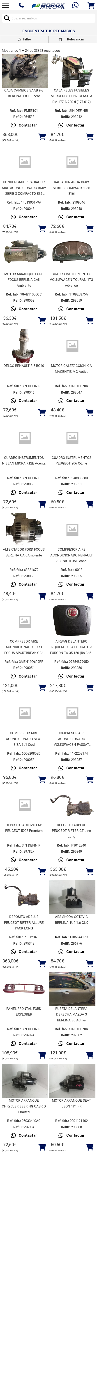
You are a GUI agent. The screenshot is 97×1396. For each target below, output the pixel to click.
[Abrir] (5, 5)
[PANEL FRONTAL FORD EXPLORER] (25, 989)
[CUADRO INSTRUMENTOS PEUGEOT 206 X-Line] (72, 438)
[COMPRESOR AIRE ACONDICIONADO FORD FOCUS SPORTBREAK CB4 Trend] (25, 622)
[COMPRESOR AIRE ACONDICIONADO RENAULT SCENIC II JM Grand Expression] (72, 530)
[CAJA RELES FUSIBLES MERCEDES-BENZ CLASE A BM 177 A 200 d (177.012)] (72, 70)
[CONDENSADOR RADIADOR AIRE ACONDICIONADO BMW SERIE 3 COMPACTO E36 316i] (25, 162)
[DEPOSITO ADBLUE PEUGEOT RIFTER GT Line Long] (72, 805)
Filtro (26, 39)
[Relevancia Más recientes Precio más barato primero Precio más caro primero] (72, 39)
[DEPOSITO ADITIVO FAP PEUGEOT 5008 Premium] (25, 805)
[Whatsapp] (76, 6)
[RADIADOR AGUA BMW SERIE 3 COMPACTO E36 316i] (72, 162)
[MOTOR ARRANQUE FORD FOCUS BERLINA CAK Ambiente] (25, 254)
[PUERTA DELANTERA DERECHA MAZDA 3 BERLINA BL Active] (72, 989)
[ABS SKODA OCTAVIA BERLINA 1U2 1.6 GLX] (72, 897)
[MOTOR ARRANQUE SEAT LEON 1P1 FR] (72, 1081)
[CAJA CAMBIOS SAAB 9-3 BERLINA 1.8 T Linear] (25, 70)
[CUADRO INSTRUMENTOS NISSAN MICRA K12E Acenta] (25, 438)
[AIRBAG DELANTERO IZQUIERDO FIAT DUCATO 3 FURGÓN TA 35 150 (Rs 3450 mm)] (72, 621)
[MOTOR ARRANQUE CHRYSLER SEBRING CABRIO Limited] (25, 1081)
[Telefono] (22, 5)
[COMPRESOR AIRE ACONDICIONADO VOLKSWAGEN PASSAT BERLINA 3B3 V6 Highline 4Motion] (72, 713)
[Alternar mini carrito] (91, 5)
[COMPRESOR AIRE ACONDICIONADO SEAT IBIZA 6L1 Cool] (25, 713)
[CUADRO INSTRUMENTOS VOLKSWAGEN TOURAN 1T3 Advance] (72, 254)
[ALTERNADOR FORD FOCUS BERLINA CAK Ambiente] (25, 530)
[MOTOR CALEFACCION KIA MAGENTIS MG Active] (72, 346)
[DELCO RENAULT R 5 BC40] (25, 346)
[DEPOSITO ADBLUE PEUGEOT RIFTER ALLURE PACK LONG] (25, 897)
